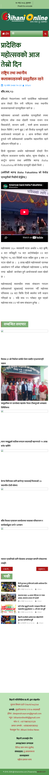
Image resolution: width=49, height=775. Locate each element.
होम (7, 33)
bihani (28, 85)
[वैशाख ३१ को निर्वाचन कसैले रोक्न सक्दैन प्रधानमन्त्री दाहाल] (24, 343)
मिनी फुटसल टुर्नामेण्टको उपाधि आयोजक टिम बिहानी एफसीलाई (32, 585)
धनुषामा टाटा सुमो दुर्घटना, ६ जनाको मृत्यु (43, 569)
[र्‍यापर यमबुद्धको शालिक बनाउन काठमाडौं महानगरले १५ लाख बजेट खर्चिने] (24, 424)
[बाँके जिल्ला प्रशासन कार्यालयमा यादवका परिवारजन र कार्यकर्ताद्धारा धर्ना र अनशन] (24, 503)
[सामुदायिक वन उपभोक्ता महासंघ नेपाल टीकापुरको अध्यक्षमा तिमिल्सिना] (24, 383)
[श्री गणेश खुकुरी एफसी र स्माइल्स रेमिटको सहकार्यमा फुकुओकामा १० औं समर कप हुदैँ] (8, 609)
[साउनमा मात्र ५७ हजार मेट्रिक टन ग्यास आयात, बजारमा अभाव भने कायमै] (8, 597)
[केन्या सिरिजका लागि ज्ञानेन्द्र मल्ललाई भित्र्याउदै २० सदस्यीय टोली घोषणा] (24, 464)
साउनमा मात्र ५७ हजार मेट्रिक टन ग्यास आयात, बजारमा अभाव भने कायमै (31, 596)
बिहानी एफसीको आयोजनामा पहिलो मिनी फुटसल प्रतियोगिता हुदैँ (30, 618)
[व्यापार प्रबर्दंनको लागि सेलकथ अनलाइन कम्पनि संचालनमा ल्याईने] (24, 541)
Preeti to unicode (25, 6)
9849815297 (41, 772)
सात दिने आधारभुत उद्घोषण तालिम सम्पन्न (8, 569)
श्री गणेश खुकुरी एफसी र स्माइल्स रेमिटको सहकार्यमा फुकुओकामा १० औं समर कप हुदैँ (31, 607)
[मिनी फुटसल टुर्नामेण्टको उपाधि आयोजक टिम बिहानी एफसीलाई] (8, 587)
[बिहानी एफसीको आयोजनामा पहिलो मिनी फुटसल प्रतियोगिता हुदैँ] (8, 620)
